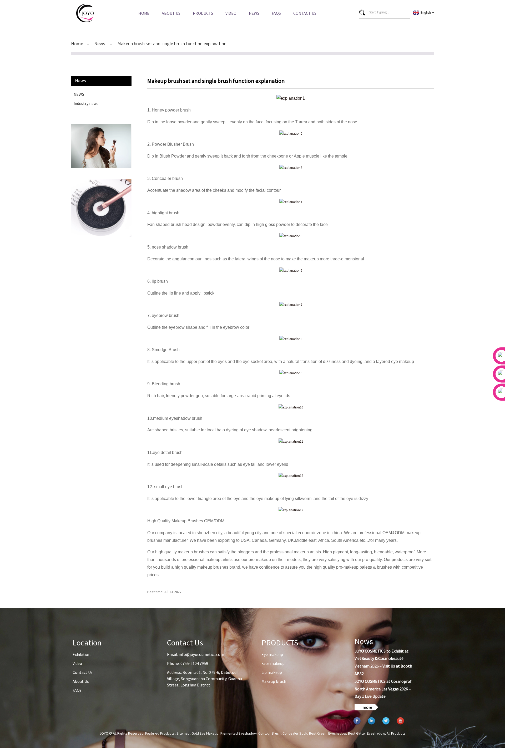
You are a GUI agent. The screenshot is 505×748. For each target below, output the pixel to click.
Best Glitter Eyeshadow (366, 733)
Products (203, 13)
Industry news (86, 103)
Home (143, 13)
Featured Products (160, 733)
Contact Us (304, 13)
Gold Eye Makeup (205, 733)
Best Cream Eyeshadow (327, 733)
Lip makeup (271, 672)
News (254, 13)
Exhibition (81, 654)
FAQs (276, 13)
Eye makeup (272, 654)
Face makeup (273, 663)
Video (230, 13)
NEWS (79, 94)
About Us (171, 13)
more (367, 707)
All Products (396, 733)
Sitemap (183, 733)
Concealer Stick (294, 733)
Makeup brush (273, 681)
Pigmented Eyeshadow (238, 733)
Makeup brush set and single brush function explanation (171, 44)
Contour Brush (269, 733)
